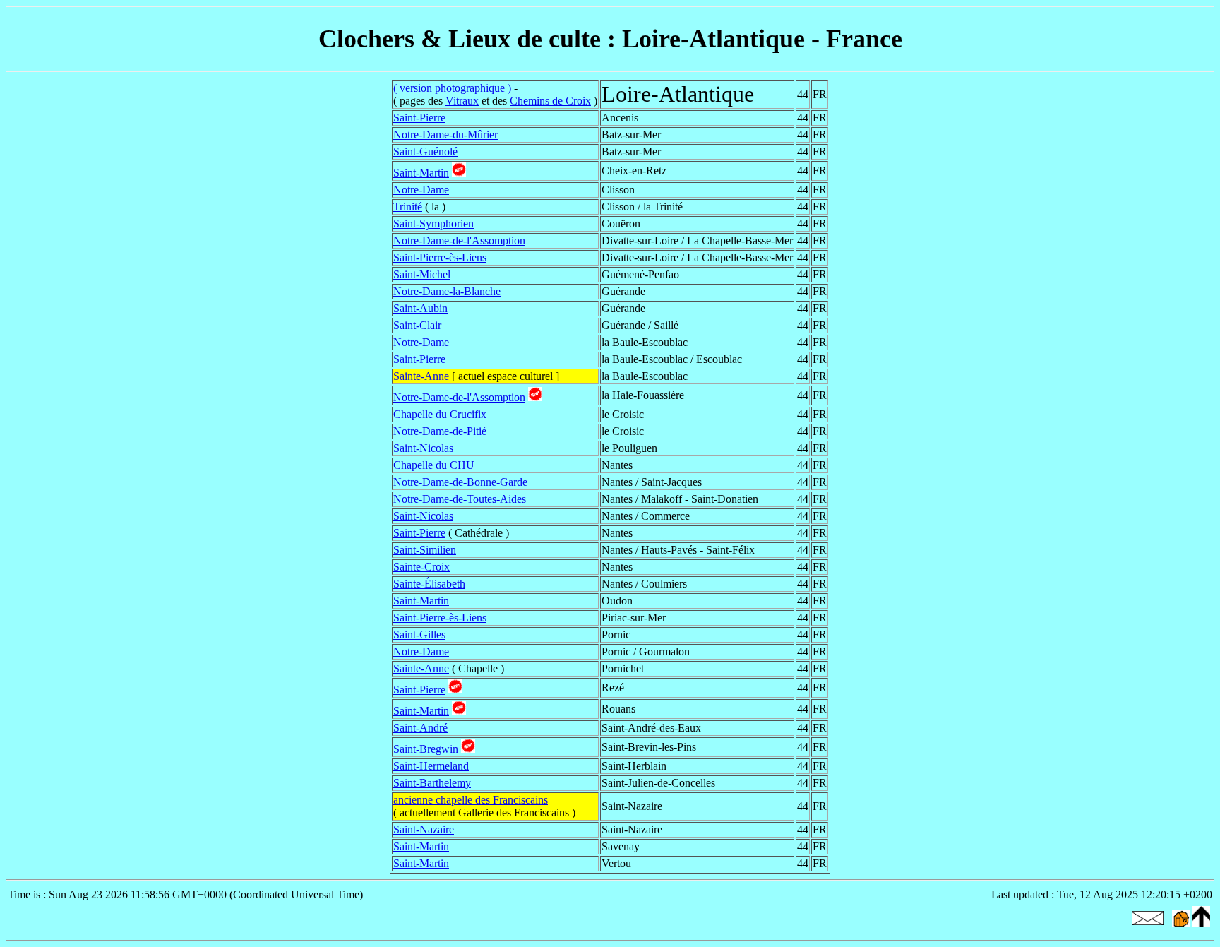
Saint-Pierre (419, 118)
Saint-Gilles (419, 635)
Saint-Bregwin (425, 749)
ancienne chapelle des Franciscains (470, 800)
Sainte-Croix (421, 567)
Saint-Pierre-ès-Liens (439, 257)
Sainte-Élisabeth (429, 584)
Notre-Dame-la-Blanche (447, 291)
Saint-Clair (417, 325)
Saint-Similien (424, 550)
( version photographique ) (452, 88)
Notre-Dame (421, 190)
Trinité (407, 207)
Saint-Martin (421, 173)
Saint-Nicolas (423, 448)
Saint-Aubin (420, 308)
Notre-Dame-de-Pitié (439, 431)
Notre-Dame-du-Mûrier (445, 135)
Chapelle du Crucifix (439, 414)
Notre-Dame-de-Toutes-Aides (459, 499)
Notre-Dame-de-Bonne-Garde (460, 482)
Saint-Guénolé (425, 151)
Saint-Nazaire (423, 829)
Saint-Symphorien (433, 224)
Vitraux (462, 101)
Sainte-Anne (421, 376)
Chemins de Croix (550, 101)
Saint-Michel (421, 274)
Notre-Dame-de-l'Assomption (459, 240)
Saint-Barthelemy (432, 783)
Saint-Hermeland (431, 766)
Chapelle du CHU (433, 465)
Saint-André (420, 728)
